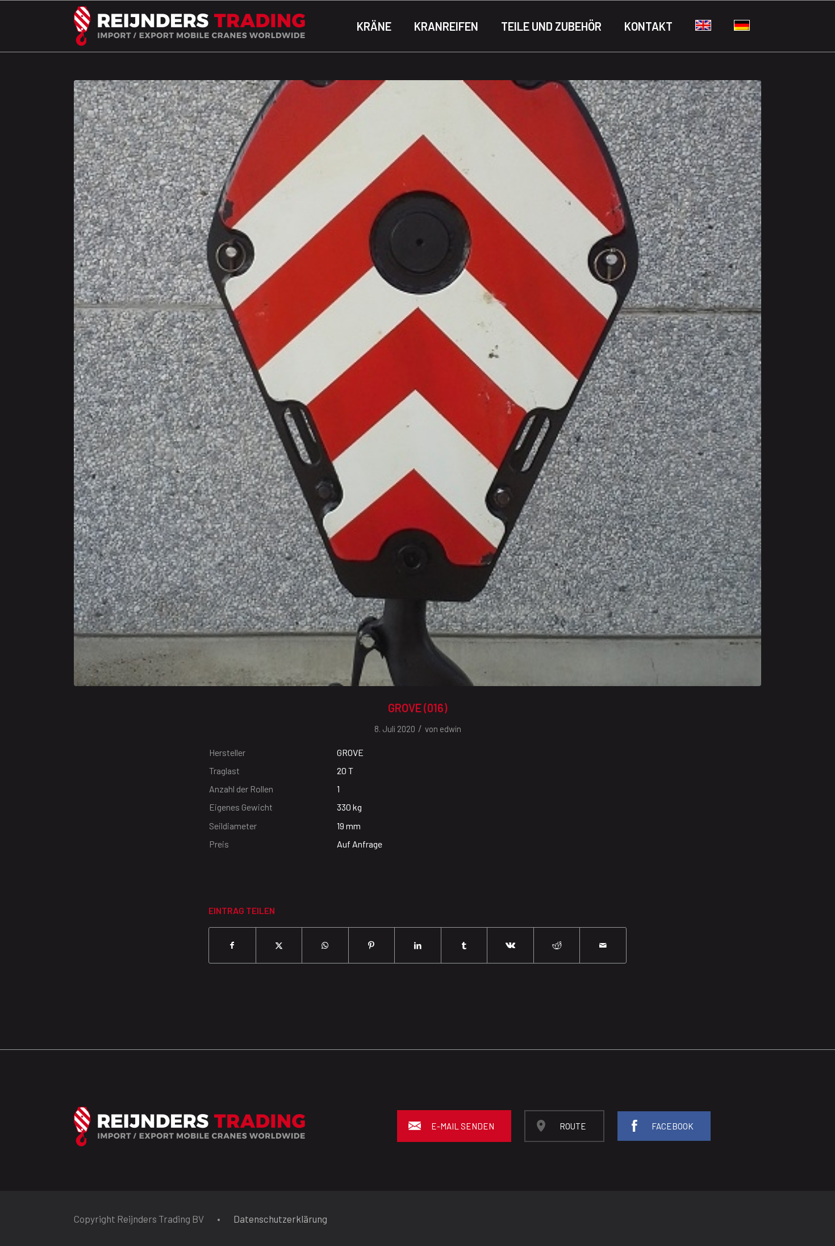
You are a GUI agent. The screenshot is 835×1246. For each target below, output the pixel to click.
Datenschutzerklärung (280, 1218)
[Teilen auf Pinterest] (372, 945)
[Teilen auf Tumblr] (464, 945)
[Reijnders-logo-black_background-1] (189, 26)
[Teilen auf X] (279, 945)
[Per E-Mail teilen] (603, 945)
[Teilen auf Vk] (510, 945)
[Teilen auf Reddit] (557, 945)
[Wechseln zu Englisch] (703, 26)
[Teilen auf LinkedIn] (418, 945)
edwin (450, 729)
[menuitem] (374, 26)
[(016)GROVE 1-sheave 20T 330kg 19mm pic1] (417, 383)
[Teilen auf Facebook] (232, 945)
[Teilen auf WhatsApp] (325, 945)
